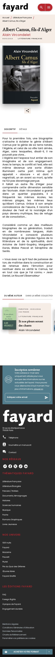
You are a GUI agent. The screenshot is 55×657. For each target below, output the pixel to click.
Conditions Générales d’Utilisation (18, 627)
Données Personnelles (12, 631)
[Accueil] (15, 7)
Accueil (5, 17)
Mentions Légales (10, 624)
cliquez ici (38, 389)
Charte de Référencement (14, 634)
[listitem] (5, 466)
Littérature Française (22, 17)
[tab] (9, 129)
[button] (30, 38)
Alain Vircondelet (16, 35)
